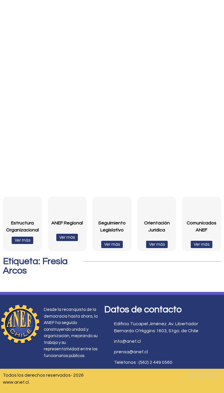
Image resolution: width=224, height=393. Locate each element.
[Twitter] (200, 375)
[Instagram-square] (209, 375)
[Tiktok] (217, 375)
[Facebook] (192, 375)
